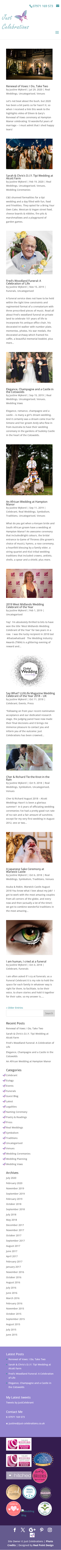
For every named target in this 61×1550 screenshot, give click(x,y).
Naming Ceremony (16, 1111)
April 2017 (12, 1256)
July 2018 (11, 1214)
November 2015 (15, 1308)
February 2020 (14, 1183)
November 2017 (15, 1230)
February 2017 (14, 1261)
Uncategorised (27, 93)
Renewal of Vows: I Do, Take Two (27, 86)
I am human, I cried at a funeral (26, 961)
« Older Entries (14, 1007)
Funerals (11, 290)
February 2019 (14, 1199)
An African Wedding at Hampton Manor (26, 503)
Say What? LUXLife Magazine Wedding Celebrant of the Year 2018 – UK (30, 694)
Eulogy (10, 1080)
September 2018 (15, 1209)
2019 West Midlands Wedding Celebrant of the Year (25, 605)
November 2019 (15, 1188)
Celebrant (11, 511)
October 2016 (13, 1277)
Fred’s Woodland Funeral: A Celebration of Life (23, 282)
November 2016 (15, 1272)
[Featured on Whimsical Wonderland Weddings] (29, 1517)
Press (30, 703)
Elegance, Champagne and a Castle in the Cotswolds (30, 390)
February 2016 (14, 1303)
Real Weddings (27, 511)
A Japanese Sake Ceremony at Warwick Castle (25, 870)
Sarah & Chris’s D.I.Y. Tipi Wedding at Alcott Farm (29, 177)
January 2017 (13, 1266)
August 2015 (13, 1324)
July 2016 (11, 1287)
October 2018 (13, 1204)
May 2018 (11, 1219)
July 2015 (11, 1329)
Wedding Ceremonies (18, 189)
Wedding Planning (16, 1158)
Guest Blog (12, 1096)
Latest (9, 1101)
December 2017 (15, 1225)
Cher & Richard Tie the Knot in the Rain (27, 778)
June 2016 (11, 1292)
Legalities (11, 1106)
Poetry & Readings (16, 1117)
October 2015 (13, 1313)
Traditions (12, 515)
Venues (41, 93)
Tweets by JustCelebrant (20, 1402)
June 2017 (11, 1251)
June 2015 (11, 1334)
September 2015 (15, 1319)
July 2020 (11, 1177)
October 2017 (13, 1235)
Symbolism (43, 511)
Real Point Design (43, 1545)
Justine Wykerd (18, 89)
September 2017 (15, 1240)
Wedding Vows (14, 403)
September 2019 (15, 1193)
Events (22, 703)
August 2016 (13, 1282)
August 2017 (13, 1245)
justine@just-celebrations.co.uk (27, 1423)
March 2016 (12, 1298)
